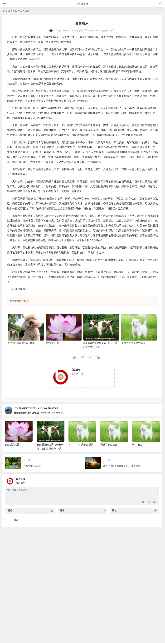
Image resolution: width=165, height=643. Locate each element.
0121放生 (105, 444)
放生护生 (17, 10)
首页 (7, 10)
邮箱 (62, 510)
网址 (114, 510)
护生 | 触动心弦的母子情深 (21, 343)
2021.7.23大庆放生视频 (133, 343)
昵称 (10, 510)
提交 (16, 519)
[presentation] (141, 426)
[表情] (148, 502)
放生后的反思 (52, 343)
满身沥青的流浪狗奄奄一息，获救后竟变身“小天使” (18, 448)
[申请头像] (156, 480)
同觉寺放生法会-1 (77, 444)
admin (24, 408)
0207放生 (137, 444)
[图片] (154, 502)
